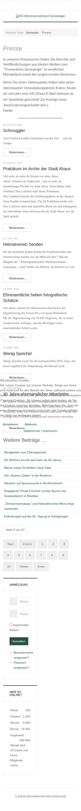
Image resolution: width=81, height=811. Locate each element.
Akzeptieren (10, 424)
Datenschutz (32, 430)
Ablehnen (31, 424)
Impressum (50, 430)
